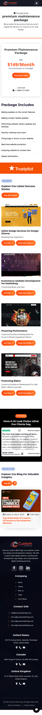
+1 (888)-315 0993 (21, 90)
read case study (24, 243)
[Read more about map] (17, 647)
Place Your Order (21, 75)
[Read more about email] (24, 664)
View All (7, 483)
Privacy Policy (29, 705)
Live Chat (21, 87)
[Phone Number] (20, 647)
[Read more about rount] (24, 647)
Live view (7, 243)
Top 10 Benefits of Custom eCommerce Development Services (17, 520)
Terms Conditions (14, 705)
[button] (36, 3)
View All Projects (10, 195)
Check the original (34, 430)
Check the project (34, 453)
